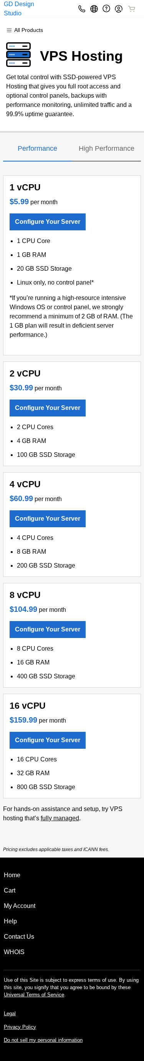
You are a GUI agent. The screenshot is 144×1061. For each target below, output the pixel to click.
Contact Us (19, 936)
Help (10, 921)
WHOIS (14, 952)
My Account (19, 906)
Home (12, 875)
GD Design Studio (19, 9)
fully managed (60, 818)
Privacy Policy (20, 1027)
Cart (9, 890)
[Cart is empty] (132, 9)
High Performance (106, 148)
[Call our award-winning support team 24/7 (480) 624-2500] (106, 8)
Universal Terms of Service (34, 995)
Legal (10, 1013)
